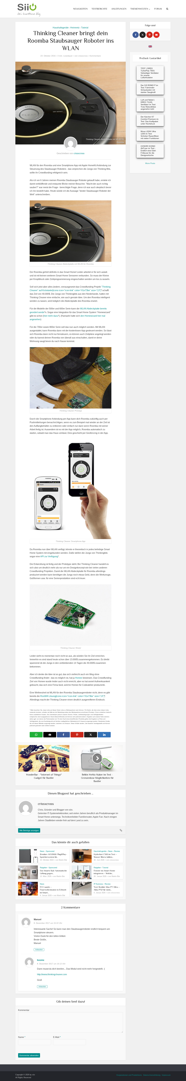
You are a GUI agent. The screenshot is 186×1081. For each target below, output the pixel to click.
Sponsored (50, 851)
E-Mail (57, 1037)
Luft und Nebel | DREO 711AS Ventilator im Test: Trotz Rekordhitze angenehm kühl (148, 104)
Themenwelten (139, 9)
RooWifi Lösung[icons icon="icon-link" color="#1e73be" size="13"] (72, 696)
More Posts (150, 163)
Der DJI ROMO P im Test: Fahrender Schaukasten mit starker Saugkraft (149, 88)
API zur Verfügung (49, 556)
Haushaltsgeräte (61, 27)
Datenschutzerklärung (151, 1075)
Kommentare (95, 56)
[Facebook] (135, 35)
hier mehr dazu (51, 316)
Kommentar (23, 1010)
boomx (40, 960)
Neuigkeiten (80, 9)
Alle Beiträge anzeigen (29, 830)
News (42, 851)
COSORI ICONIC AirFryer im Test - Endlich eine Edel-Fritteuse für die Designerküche (148, 150)
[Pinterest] (149, 35)
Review (117, 851)
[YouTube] (156, 35)
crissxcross (83, 56)
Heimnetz (75, 27)
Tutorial (84, 27)
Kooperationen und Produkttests (129, 1075)
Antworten (39, 950)
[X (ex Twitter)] (142, 35)
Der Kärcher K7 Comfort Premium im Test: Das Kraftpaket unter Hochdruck (149, 120)
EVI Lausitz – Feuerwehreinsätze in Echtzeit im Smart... (53, 890)
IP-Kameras (98, 884)
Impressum (166, 1075)
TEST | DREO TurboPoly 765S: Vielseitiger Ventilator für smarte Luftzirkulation (150, 73)
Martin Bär (63, 860)
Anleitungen (118, 9)
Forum (158, 9)
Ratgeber (43, 868)
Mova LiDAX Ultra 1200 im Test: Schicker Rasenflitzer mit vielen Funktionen (150, 134)
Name (21, 1037)
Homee (78, 678)
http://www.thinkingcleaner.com (52, 974)
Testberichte (99, 9)
